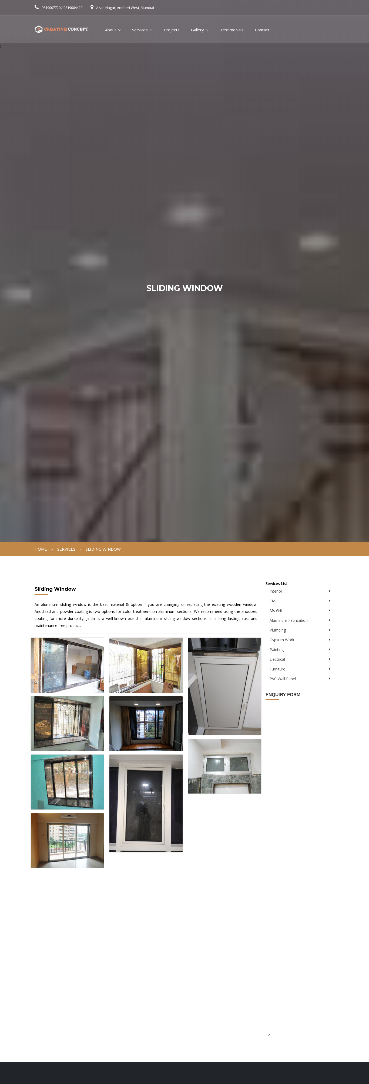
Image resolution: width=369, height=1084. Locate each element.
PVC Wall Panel (283, 678)
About (110, 29)
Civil (273, 600)
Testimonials (232, 29)
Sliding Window (103, 549)
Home (41, 549)
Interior (276, 591)
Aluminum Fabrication (289, 620)
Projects (172, 29)
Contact (262, 29)
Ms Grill (276, 610)
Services (140, 29)
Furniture (277, 669)
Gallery (197, 29)
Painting (277, 649)
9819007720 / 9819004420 (62, 7)
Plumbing (278, 630)
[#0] (67, 664)
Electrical (277, 659)
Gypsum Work (282, 639)
